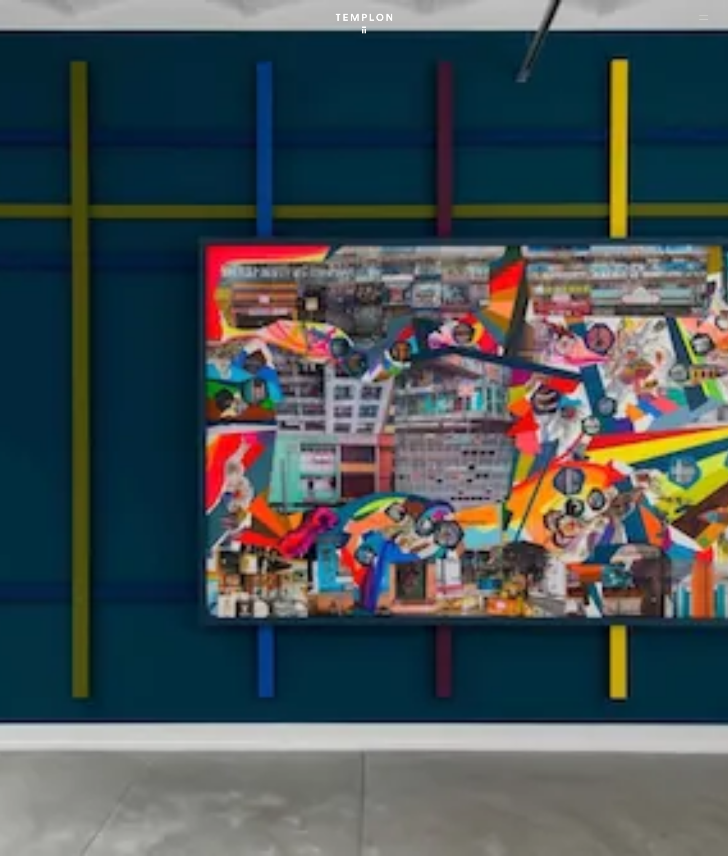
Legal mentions (612, 842)
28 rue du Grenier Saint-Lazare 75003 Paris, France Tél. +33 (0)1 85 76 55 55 (68, 777)
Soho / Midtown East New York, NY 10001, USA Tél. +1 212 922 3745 (239, 777)
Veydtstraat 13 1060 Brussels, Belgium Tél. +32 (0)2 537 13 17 (235, 720)
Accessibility (694, 842)
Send (395, 785)
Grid (218, 842)
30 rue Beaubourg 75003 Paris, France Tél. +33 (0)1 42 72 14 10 (56, 720)
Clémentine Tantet (153, 842)
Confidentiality (655, 842)
